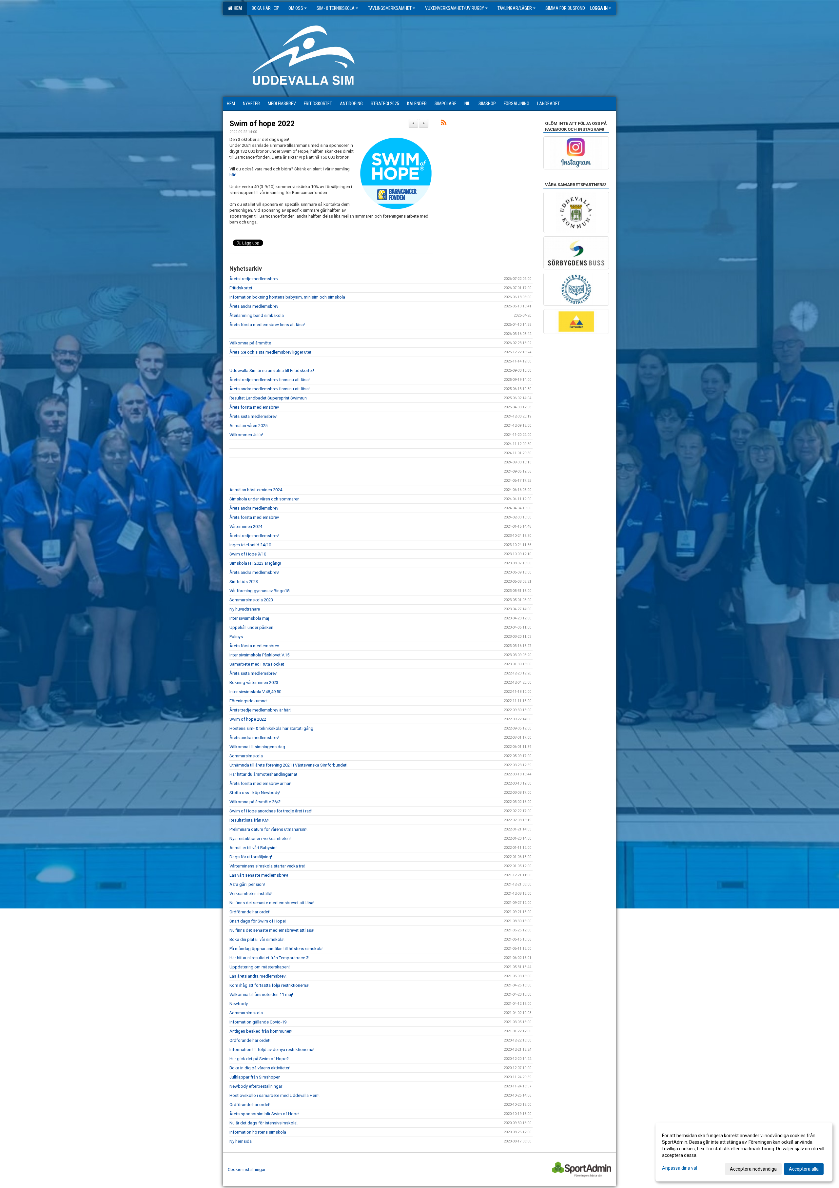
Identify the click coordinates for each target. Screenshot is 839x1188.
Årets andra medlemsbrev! (254, 572)
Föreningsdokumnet (248, 700)
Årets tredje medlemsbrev (253, 278)
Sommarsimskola (246, 755)
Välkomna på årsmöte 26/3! (255, 801)
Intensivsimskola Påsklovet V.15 (259, 654)
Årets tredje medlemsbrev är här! (260, 710)
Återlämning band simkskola (256, 315)
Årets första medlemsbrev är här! (260, 783)
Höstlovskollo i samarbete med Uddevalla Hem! (274, 1095)
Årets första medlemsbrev (254, 407)
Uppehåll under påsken (251, 627)
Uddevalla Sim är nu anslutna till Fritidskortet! (271, 370)
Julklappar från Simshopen (255, 1077)
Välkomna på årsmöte (250, 343)
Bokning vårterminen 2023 (253, 682)
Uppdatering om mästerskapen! (259, 966)
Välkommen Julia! (246, 434)
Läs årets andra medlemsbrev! (257, 976)
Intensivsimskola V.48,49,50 (255, 691)
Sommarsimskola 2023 (251, 599)
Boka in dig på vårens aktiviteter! (259, 1067)
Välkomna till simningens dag (257, 746)
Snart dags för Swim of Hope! (257, 921)
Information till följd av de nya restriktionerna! (271, 1049)
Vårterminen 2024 (245, 526)
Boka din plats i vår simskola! (256, 939)
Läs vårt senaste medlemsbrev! (258, 875)
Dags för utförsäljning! (250, 856)
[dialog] (743, 1151)
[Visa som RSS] (443, 123)
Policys (236, 636)
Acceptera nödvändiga (753, 1169)
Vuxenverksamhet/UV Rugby (454, 8)
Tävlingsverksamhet (390, 8)
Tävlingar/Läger (515, 8)
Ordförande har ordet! (249, 911)
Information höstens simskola (257, 1132)
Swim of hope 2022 (262, 123)
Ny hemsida (240, 1141)
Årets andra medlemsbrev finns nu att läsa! (269, 388)
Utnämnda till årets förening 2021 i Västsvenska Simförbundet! (288, 765)
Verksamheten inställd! (250, 893)
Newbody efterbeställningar (255, 1086)
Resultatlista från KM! (249, 820)
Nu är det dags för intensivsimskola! (263, 1122)
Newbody (238, 1003)
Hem (237, 8)
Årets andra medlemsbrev (253, 306)
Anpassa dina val (679, 1168)
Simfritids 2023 (243, 581)
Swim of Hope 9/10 (247, 554)
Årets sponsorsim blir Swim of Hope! (264, 1113)
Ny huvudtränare (244, 609)
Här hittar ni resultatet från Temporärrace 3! (269, 957)
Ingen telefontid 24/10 (250, 544)
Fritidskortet (240, 287)
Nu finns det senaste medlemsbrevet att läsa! (271, 902)
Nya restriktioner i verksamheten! (260, 838)
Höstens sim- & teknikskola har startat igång (271, 728)
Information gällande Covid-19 (257, 1022)
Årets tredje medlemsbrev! (254, 535)
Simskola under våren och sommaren (264, 499)
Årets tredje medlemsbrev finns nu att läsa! (269, 379)
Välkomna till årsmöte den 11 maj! (261, 994)
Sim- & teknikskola (336, 8)
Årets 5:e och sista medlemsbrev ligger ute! (270, 352)
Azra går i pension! (247, 884)
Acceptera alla (804, 1169)
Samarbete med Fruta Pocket (256, 664)
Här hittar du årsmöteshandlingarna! (263, 774)
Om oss (295, 8)
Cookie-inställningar (246, 1169)
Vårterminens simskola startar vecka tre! (267, 866)
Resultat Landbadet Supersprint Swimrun (268, 398)
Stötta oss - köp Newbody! (254, 792)
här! (233, 174)
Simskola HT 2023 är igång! (255, 563)
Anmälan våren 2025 (248, 425)
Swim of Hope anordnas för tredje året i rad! (271, 810)
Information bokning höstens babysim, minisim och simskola (287, 297)
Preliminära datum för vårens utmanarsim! (268, 829)
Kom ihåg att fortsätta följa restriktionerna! (269, 985)
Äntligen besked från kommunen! (260, 1031)
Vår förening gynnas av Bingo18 (259, 590)
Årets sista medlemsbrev (253, 416)
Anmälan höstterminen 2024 (255, 489)
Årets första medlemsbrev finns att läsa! (267, 324)
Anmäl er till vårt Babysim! (253, 847)
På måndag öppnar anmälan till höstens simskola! (276, 948)
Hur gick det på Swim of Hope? (259, 1058)
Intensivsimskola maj (249, 618)
